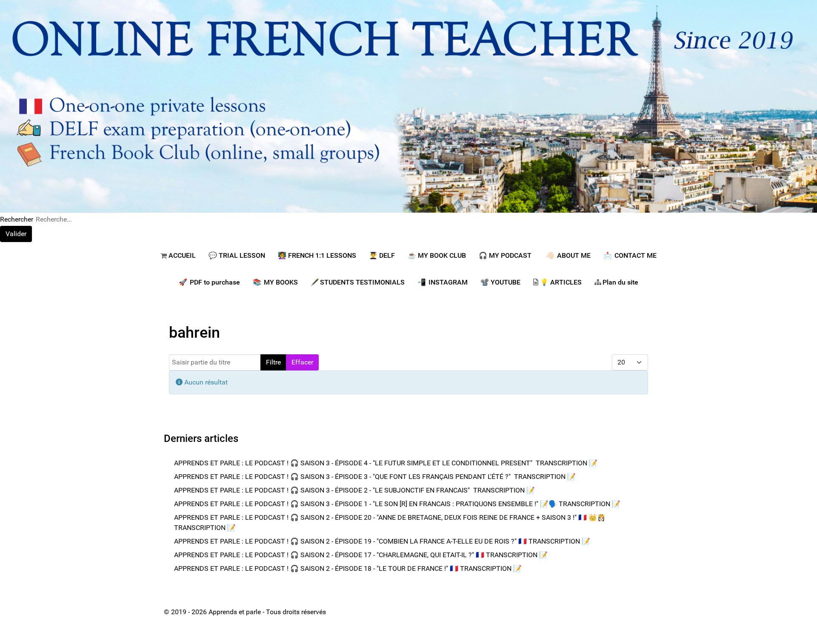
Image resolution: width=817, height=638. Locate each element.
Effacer (302, 362)
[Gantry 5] (408, 106)
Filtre (273, 362)
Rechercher (16, 219)
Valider (16, 234)
